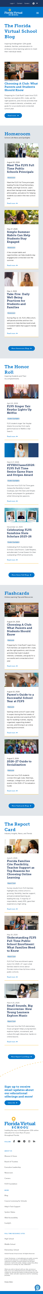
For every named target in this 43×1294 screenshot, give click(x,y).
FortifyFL (8, 1223)
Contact (19, 3)
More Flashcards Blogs (20, 806)
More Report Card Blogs (20, 1057)
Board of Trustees (11, 1162)
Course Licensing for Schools (16, 1201)
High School (9, 1239)
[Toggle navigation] (37, 12)
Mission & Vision (11, 1156)
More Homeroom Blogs (20, 348)
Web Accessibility (11, 1218)
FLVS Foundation (11, 1184)
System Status (10, 1212)
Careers (26, 3)
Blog (6, 1195)
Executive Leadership (13, 1167)
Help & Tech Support (12, 1207)
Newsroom (9, 1173)
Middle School (10, 1244)
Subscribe (11, 1103)
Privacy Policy (9, 1282)
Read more (12, 116)
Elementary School (12, 1250)
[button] (12, 3)
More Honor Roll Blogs (20, 575)
